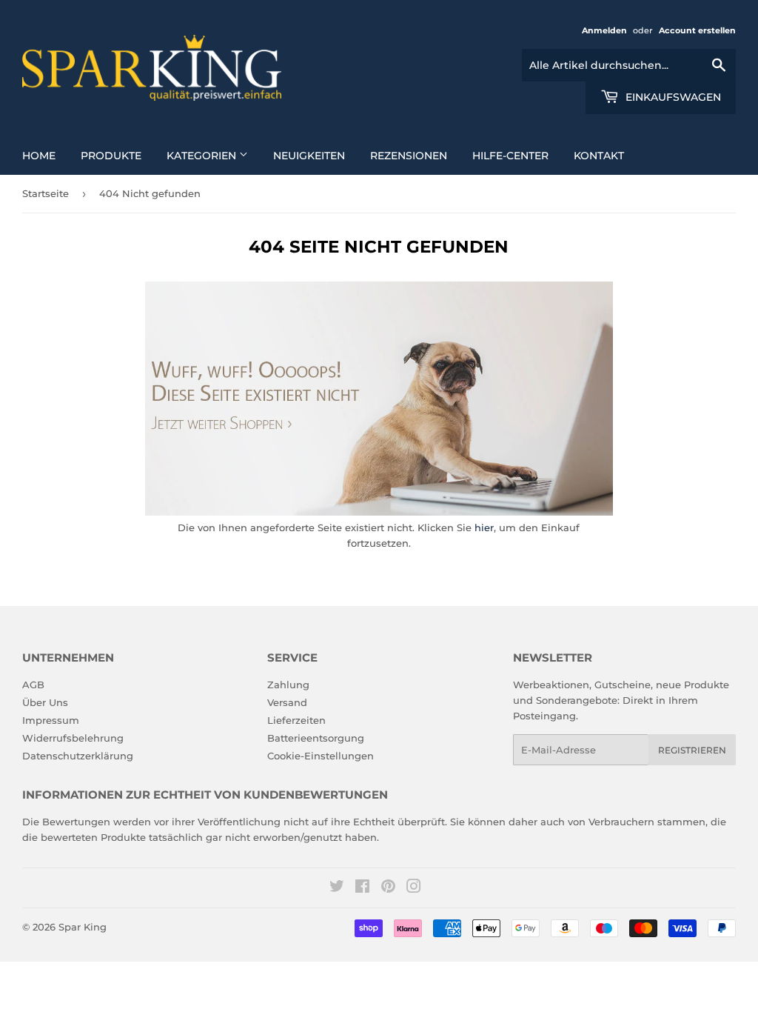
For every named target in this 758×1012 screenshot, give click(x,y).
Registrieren (692, 750)
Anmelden (604, 30)
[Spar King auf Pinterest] (388, 888)
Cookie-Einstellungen (320, 756)
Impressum (50, 720)
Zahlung (288, 684)
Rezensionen (408, 155)
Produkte (111, 155)
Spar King (82, 927)
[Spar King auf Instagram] (413, 888)
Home (39, 155)
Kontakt (599, 155)
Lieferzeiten (296, 720)
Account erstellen (697, 30)
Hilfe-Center (510, 155)
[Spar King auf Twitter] (336, 888)
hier (484, 527)
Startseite (45, 193)
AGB (33, 684)
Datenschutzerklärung (77, 756)
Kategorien (203, 155)
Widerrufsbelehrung (73, 738)
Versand (287, 702)
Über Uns (45, 702)
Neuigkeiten (309, 155)
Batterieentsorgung (315, 738)
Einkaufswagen (672, 97)
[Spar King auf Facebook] (362, 888)
